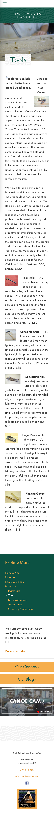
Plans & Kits (12, 573)
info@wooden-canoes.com (27, 776)
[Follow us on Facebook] (27, 783)
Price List (10, 577)
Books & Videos (14, 582)
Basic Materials (17, 600)
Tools (11, 595)
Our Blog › (27, 679)
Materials (10, 586)
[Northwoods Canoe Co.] (27, 15)
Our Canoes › (27, 666)
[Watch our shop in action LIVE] (27, 715)
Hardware (14, 591)
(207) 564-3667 (27, 769)
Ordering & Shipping (20, 609)
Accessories (15, 604)
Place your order (15, 651)
